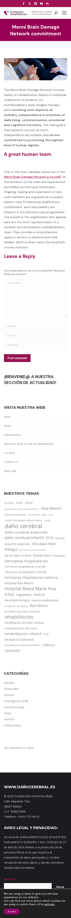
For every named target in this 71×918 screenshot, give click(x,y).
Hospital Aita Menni (19, 583)
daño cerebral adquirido (26, 532)
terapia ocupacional (19, 639)
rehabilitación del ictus (21, 628)
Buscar (60, 887)
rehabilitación (19, 617)
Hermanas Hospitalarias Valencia (31, 577)
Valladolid (12, 650)
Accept (12, 911)
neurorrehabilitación (45, 600)
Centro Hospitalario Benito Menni (23, 520)
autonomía (34, 514)
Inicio (7, 417)
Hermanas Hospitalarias (26, 561)
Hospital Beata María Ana (30, 588)
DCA (49, 537)
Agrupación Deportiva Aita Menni (22, 509)
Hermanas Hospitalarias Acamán (25, 566)
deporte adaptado (17, 544)
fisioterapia (41, 555)
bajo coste (47, 514)
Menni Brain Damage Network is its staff (32, 177)
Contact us (11, 462)
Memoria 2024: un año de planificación (28, 444)
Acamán (9, 503)
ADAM (19, 503)
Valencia (48, 645)
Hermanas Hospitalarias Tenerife (26, 572)
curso (47, 520)
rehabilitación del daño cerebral (24, 622)
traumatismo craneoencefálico (22, 645)
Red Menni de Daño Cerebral (22, 611)
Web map (10, 471)
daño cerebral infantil (24, 537)
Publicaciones (12, 435)
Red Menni (39, 605)
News (7, 426)
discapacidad (43, 543)
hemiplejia (58, 555)
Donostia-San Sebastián (32, 549)
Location (9, 453)
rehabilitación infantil (23, 633)
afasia (29, 503)
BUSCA (9, 879)
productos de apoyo (16, 606)
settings (49, 904)
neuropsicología (17, 600)
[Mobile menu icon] (64, 13)
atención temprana (15, 514)
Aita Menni (51, 508)
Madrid (39, 594)
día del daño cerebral (18, 555)
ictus (9, 594)
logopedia (24, 594)
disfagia (11, 549)
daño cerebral (23, 525)
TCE (46, 634)
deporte (60, 538)
